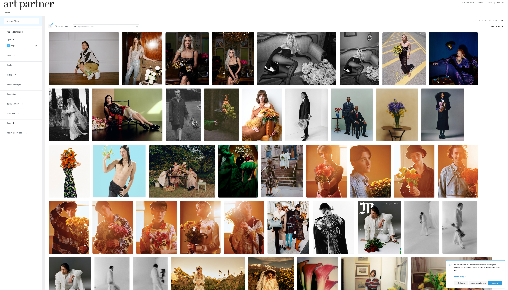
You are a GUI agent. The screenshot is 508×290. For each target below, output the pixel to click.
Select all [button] (63, 26)
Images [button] (13, 46)
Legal (480, 2)
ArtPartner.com (467, 2)
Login (490, 2)
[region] (84, 58)
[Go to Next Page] (502, 20)
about (8, 12)
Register (500, 2)
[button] (50, 26)
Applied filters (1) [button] (15, 31)
